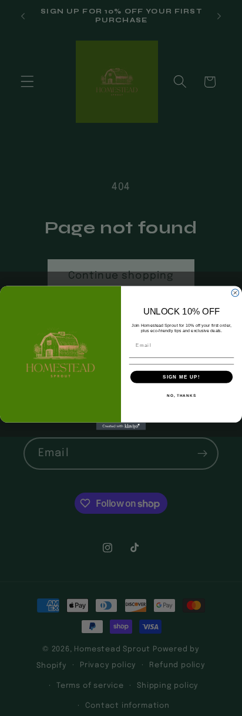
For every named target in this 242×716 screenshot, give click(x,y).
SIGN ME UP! (181, 376)
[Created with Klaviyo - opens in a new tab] (121, 426)
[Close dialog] (235, 293)
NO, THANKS (181, 395)
